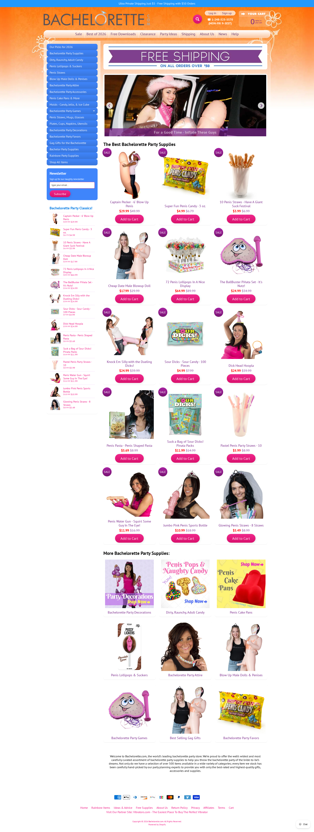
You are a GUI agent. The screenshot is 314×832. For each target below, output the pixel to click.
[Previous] (109, 105)
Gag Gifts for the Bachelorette (68, 143)
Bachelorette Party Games (74, 111)
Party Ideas (168, 34)
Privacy (195, 807)
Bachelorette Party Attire (64, 85)
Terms (221, 807)
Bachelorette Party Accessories (68, 92)
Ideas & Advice (123, 807)
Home (84, 807)
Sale (78, 34)
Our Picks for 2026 (61, 47)
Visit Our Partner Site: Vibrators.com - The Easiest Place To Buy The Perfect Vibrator (157, 812)
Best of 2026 (96, 34)
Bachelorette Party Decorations (68, 130)
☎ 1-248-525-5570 (220, 19)
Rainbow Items (100, 807)
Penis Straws (57, 72)
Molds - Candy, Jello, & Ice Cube (69, 104)
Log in (212, 13)
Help (235, 34)
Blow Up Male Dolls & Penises (68, 79)
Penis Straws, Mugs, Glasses (67, 117)
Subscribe (60, 194)
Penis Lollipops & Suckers (66, 66)
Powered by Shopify (157, 824)
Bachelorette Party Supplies (66, 53)
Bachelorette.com (156, 821)
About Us (207, 34)
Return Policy (179, 807)
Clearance (148, 34)
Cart (231, 807)
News (223, 34)
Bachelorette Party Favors (65, 136)
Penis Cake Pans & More (65, 98)
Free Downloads (123, 34)
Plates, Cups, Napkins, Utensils (68, 123)
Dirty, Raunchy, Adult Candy (66, 60)
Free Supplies (144, 807)
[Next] (261, 105)
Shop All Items (59, 162)
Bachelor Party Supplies (64, 149)
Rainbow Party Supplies (64, 155)
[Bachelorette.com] (97, 17)
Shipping (188, 34)
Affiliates (208, 807)
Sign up (227, 13)
